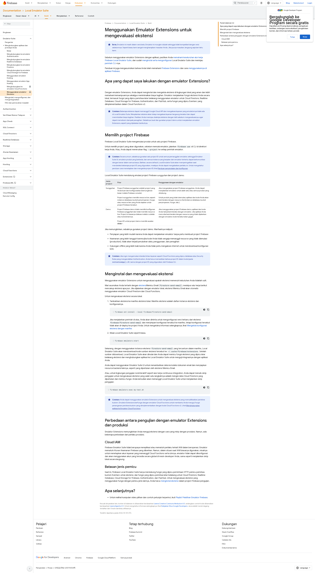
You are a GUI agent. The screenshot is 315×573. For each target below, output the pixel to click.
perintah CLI (110, 63)
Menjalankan (43, 3)
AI (35, 16)
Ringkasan (7, 16)
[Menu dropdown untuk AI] (39, 16)
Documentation (12, 10)
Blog (288, 3)
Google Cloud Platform (107, 558)
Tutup (292, 37)
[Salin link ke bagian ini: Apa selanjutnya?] (137, 491)
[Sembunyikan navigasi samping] (29, 568)
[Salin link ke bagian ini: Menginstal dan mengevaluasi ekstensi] (175, 274)
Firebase (108, 23)
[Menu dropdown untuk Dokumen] (86, 3)
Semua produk (126, 558)
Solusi (58, 3)
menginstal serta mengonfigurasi (157, 60)
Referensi (79, 16)
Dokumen (79, 3)
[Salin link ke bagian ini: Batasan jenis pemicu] (138, 467)
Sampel (39, 536)
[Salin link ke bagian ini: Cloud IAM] (122, 442)
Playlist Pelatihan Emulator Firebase (191, 497)
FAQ (223, 544)
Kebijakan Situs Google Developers (174, 506)
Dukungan (112, 3)
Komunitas (95, 3)
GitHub (39, 544)
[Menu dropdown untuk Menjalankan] (51, 3)
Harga (67, 3)
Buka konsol (299, 3)
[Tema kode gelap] (204, 310)
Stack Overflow (228, 532)
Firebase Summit (135, 532)
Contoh (91, 16)
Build (27, 3)
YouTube (132, 540)
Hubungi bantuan (228, 528)
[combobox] (245, 3)
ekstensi (142, 285)
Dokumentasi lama (229, 548)
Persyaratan (40, 568)
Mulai (305, 37)
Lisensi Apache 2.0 (117, 506)
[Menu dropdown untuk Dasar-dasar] (29, 16)
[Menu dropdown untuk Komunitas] (103, 3)
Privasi (50, 568)
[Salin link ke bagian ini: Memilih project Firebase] (151, 135)
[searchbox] (16, 24)
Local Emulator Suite (37, 10)
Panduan (39, 528)
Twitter (131, 536)
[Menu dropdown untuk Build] (32, 3)
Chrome (78, 558)
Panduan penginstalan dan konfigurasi (173, 168)
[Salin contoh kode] (208, 310)
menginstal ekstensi (170, 481)
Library (38, 540)
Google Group (227, 536)
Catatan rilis (226, 540)
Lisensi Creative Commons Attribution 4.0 (169, 504)
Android (67, 558)
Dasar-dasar (21, 16)
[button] (14, 38)
